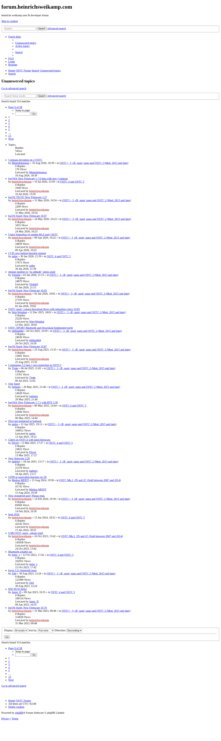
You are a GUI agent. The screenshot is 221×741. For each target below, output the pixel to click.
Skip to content (9, 21)
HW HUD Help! (17, 589)
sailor (15, 256)
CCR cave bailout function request (27, 253)
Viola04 (16, 274)
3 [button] (9, 123)
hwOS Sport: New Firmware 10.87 (27, 346)
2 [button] (9, 120)
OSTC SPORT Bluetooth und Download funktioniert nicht (40, 327)
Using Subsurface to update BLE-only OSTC (33, 234)
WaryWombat (19, 312)
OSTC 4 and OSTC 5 (72, 181)
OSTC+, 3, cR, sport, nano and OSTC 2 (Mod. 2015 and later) (94, 163)
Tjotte (15, 368)
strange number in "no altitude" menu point (31, 271)
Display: (9, 630)
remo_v (16, 554)
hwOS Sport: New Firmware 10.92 (27, 290)
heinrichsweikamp (22, 181)
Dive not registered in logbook (24, 421)
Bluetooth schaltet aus (20, 551)
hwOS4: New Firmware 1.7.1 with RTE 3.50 (33, 402)
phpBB (19, 712)
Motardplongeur (20, 163)
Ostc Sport (14, 383)
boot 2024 (13, 514)
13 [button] (9, 135)
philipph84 (17, 330)
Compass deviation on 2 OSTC (25, 159)
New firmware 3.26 (19, 458)
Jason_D (16, 592)
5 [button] (9, 129)
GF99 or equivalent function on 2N (27, 477)
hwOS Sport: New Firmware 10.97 (27, 215)
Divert (15, 442)
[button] (15, 107)
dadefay (16, 461)
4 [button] (9, 126)
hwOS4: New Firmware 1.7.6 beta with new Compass (38, 178)
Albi (14, 573)
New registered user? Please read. (26, 495)
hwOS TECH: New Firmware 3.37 (27, 197)
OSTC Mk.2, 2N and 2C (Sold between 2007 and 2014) (90, 480)
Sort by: (33, 630)
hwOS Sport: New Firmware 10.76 (27, 607)
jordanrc (16, 386)
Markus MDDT (20, 480)
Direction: (60, 630)
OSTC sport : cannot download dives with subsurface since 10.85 (44, 309)
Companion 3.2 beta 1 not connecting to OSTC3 (34, 365)
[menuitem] (25, 42)
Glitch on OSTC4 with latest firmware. (29, 439)
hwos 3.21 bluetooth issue (22, 570)
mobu (15, 424)
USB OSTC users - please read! (25, 533)
